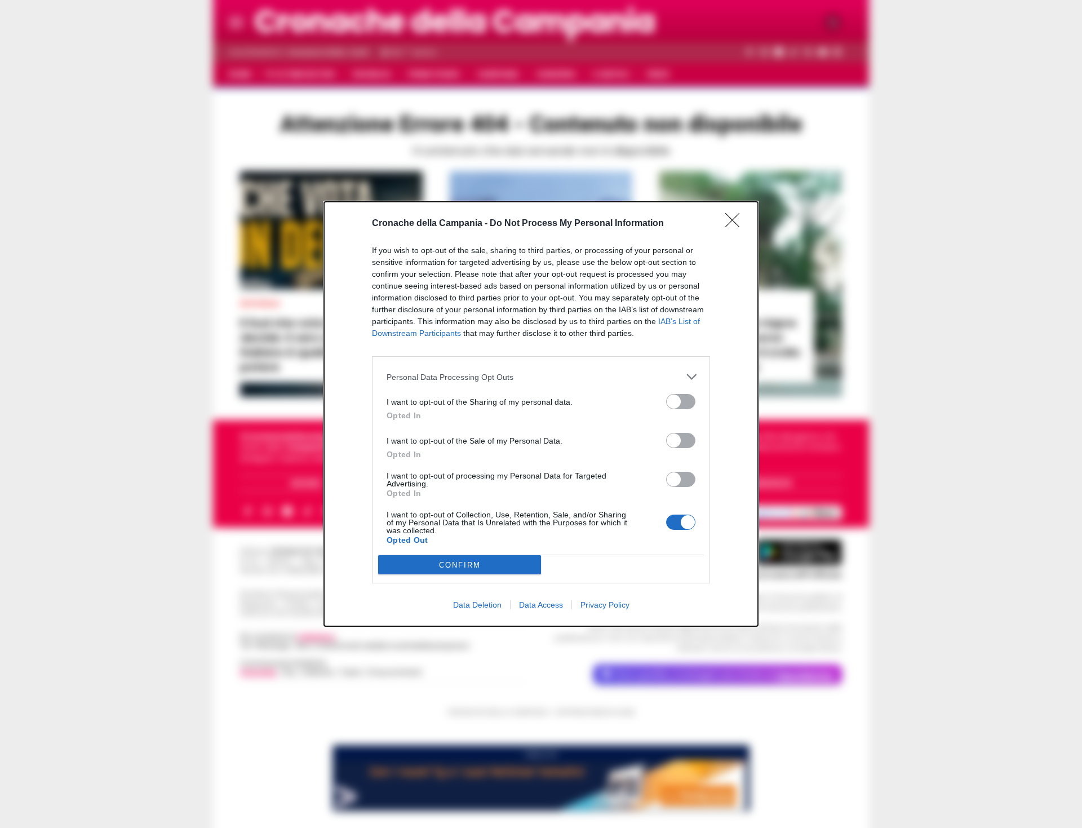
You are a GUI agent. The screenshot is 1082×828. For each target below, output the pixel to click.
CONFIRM (460, 565)
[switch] (680, 401)
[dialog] (541, 414)
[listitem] (541, 377)
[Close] (736, 223)
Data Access (541, 604)
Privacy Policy (604, 604)
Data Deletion (477, 604)
